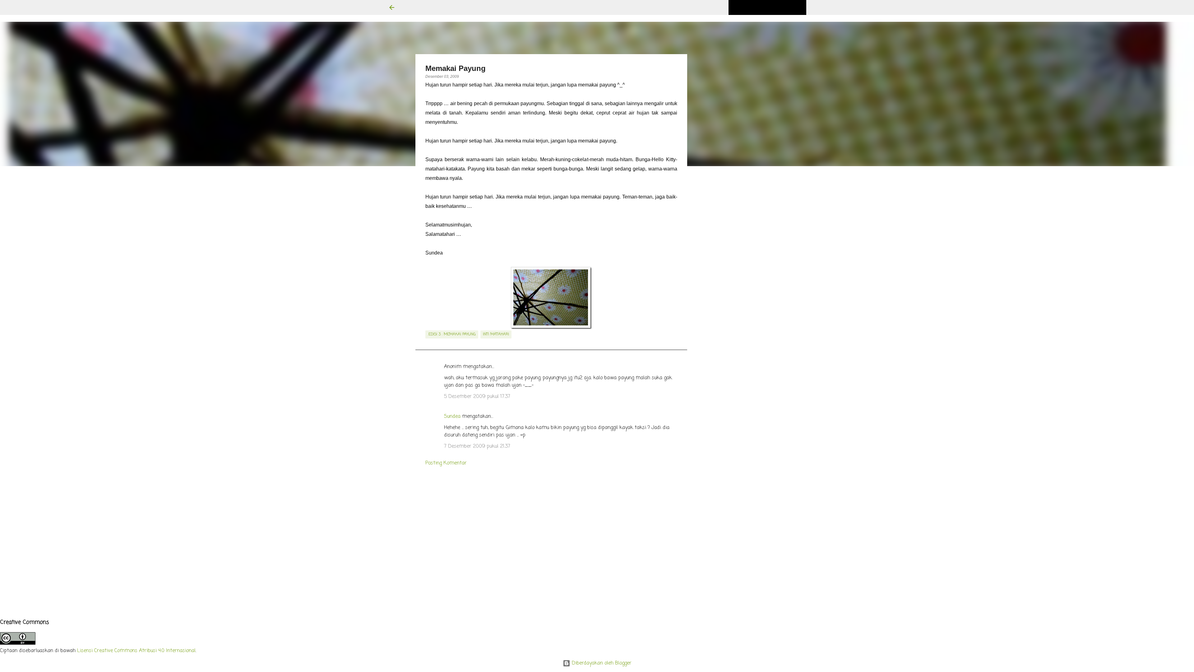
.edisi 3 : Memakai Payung (452, 334)
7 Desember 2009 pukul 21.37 (477, 446)
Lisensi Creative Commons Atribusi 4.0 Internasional (136, 651)
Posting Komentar (446, 463)
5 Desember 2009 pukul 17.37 (477, 396)
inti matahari (496, 334)
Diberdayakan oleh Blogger (601, 663)
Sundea (452, 416)
